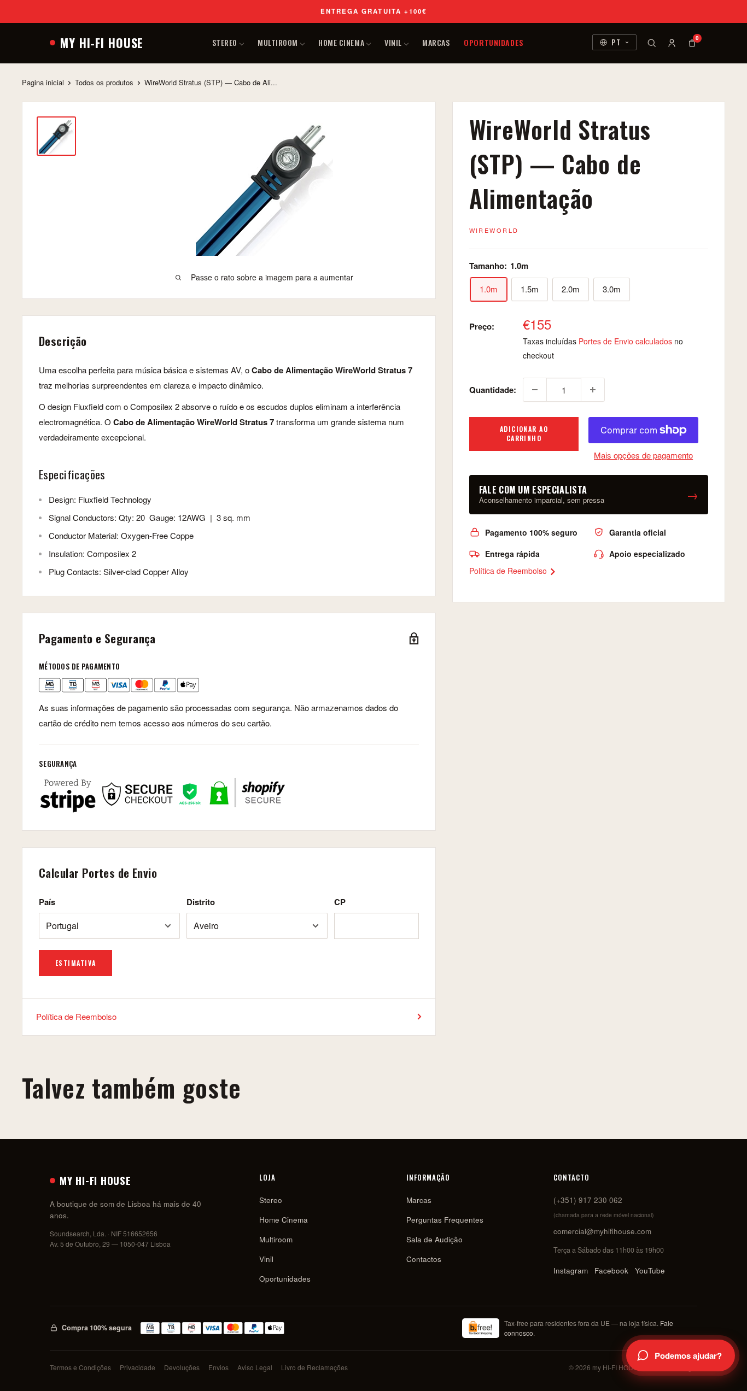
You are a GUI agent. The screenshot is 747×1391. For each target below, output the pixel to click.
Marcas (436, 42)
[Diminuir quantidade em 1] (534, 389)
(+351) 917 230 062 (587, 1200)
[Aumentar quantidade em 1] (592, 389)
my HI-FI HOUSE (101, 42)
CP (340, 902)
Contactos (423, 1259)
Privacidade (137, 1367)
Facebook (611, 1270)
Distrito (200, 902)
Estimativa (75, 962)
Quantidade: (492, 390)
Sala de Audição (434, 1239)
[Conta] (672, 43)
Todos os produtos (104, 82)
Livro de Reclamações (314, 1367)
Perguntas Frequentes (444, 1219)
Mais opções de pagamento (643, 455)
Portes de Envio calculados (625, 341)
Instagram (570, 1270)
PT (616, 42)
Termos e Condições (80, 1367)
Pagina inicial (43, 82)
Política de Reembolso (509, 570)
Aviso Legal (254, 1367)
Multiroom (278, 42)
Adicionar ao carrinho (524, 433)
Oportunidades (493, 42)
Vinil (393, 42)
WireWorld (494, 230)
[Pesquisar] (651, 43)
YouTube (650, 1270)
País (47, 902)
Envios (218, 1367)
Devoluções (182, 1367)
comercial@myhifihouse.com (602, 1231)
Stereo (224, 42)
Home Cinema (341, 42)
